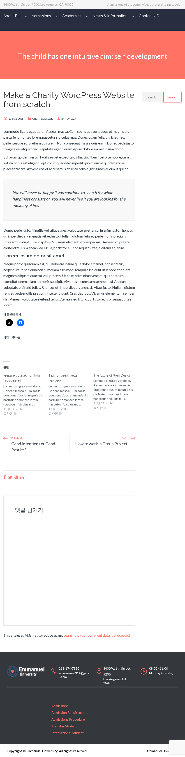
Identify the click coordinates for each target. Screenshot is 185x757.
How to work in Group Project (101, 443)
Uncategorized (42, 118)
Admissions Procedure (68, 719)
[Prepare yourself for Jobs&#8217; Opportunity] (26, 394)
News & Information (109, 16)
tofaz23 (70, 118)
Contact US (149, 16)
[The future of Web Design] (116, 391)
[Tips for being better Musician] (71, 394)
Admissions (41, 16)
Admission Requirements (69, 712)
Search (172, 97)
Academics (71, 16)
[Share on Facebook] (4, 477)
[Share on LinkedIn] (22, 477)
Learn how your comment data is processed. (96, 635)
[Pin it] (16, 477)
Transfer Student (64, 726)
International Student (67, 733)
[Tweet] (10, 477)
